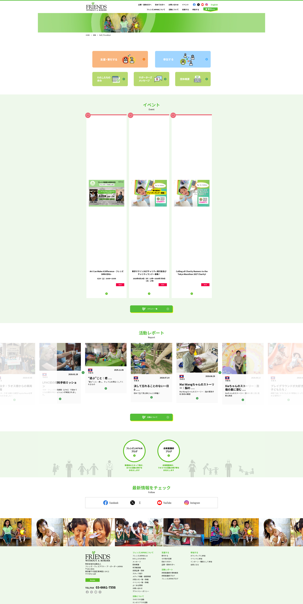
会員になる (195, 564)
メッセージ (137, 561)
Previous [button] (83, 372)
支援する (185, 9)
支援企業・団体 (138, 570)
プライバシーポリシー (141, 591)
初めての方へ (160, 4)
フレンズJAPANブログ (170, 578)
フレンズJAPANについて (156, 9)
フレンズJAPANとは (140, 555)
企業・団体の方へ (145, 4)
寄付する (165, 555)
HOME (88, 35)
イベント (185, 4)
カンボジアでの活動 (140, 602)
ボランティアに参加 (198, 555)
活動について (174, 9)
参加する (195, 9)
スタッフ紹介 (138, 573)
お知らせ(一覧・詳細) (141, 579)
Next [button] (219, 372)
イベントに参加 (196, 558)
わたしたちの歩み (139, 558)
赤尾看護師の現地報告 (170, 573)
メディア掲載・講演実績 (142, 576)
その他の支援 (167, 558)
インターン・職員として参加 (201, 561)
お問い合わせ (173, 4)
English (214, 4)
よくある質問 (138, 585)
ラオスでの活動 (138, 599)
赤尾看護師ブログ (168, 575)
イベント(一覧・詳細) (141, 582)
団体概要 (136, 564)
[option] (151, 372)
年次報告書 (137, 567)
